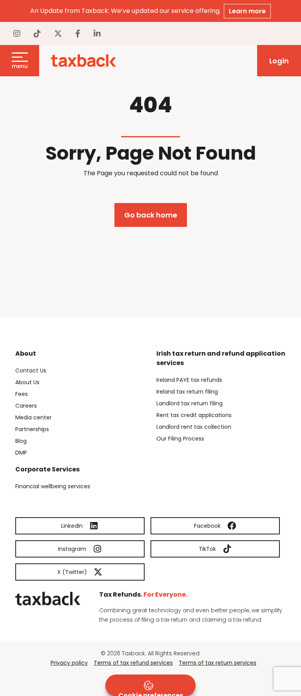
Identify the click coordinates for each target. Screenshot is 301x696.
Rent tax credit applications (194, 415)
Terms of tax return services (217, 663)
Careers (26, 406)
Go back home (150, 215)
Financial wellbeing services (52, 486)
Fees (21, 394)
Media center (33, 417)
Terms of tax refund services (133, 663)
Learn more (247, 11)
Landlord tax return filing (189, 403)
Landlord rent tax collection (193, 427)
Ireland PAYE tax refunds (189, 380)
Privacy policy (69, 663)
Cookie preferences (150, 693)
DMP (21, 453)
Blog (21, 441)
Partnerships (32, 429)
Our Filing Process (180, 438)
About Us (27, 382)
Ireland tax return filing (187, 392)
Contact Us (30, 370)
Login (279, 61)
